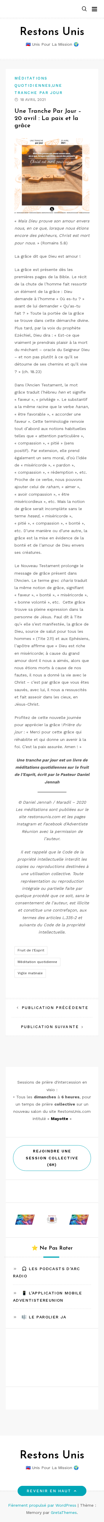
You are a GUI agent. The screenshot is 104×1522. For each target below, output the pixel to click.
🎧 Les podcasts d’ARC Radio (46, 1272)
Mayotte (59, 1118)
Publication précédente (55, 1008)
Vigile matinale (30, 973)
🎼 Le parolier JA (44, 1317)
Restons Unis (52, 32)
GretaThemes (64, 1512)
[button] (84, 9)
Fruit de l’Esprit (31, 950)
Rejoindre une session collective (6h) (52, 1158)
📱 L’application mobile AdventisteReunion (47, 1297)
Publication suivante (50, 1027)
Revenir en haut (49, 1491)
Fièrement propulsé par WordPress (43, 1505)
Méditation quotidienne (37, 962)
